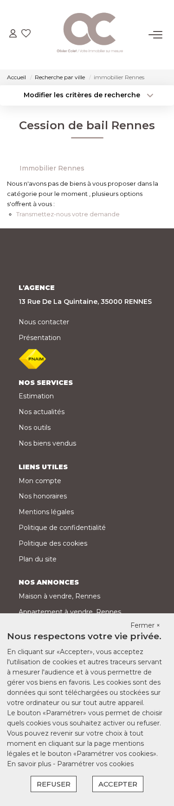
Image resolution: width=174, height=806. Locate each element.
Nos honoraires (43, 496)
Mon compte (40, 481)
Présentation (40, 338)
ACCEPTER (117, 784)
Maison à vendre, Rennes (59, 596)
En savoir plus (30, 764)
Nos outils (35, 427)
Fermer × (145, 625)
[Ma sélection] (26, 34)
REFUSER (54, 784)
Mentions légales (46, 512)
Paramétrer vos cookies (95, 764)
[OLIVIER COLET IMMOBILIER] (90, 35)
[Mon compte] (13, 34)
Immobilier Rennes (51, 168)
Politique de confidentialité (62, 527)
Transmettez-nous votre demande (68, 214)
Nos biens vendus (47, 443)
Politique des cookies (53, 543)
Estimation (36, 396)
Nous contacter (44, 322)
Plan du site (38, 559)
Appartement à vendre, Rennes (70, 612)
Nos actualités (41, 412)
